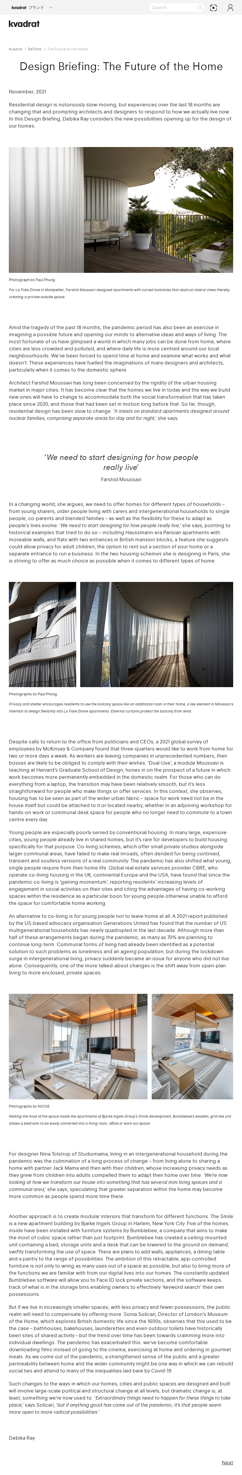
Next (227, 1463)
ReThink (35, 49)
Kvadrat (15, 49)
